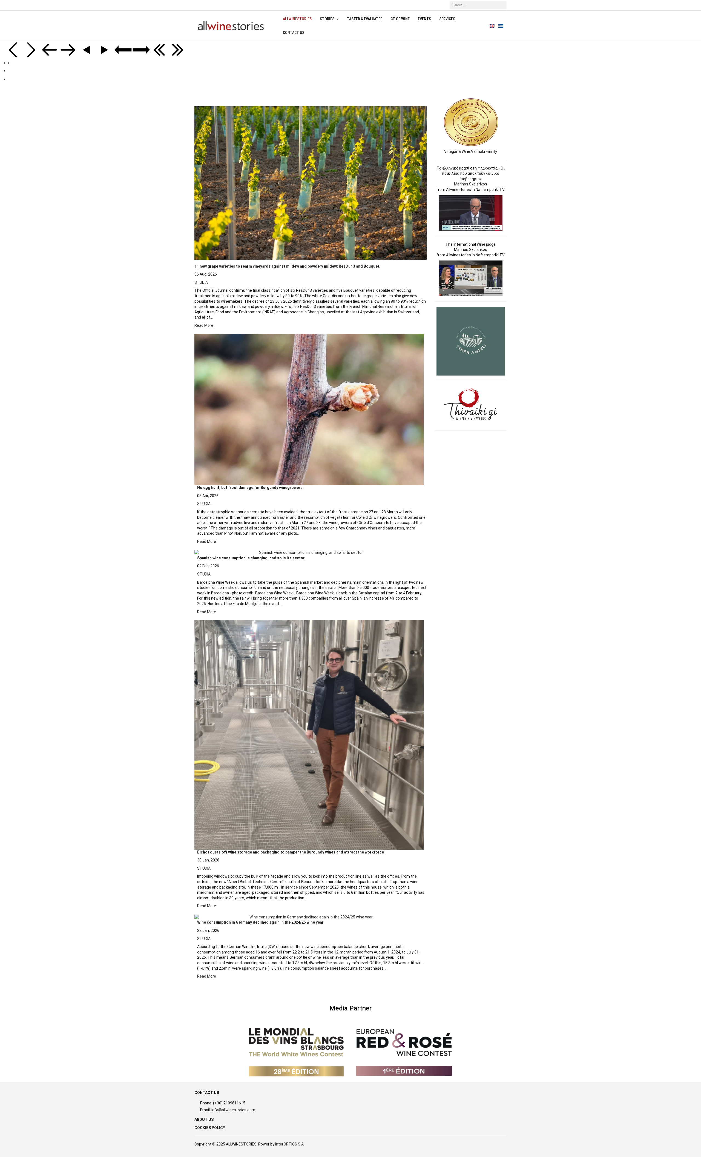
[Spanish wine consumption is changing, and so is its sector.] (309, 552)
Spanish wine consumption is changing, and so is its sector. (251, 558)
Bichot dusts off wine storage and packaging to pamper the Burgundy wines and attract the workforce (290, 852)
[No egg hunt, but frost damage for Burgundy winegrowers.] (309, 409)
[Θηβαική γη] (471, 405)
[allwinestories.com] (230, 25)
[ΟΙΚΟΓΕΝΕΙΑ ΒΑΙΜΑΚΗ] (471, 122)
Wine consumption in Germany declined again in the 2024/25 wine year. (260, 922)
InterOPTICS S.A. (289, 1144)
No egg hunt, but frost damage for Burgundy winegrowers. (250, 487)
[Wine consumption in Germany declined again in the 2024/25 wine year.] (309, 917)
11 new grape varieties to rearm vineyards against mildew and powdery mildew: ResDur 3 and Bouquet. (287, 266)
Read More (203, 325)
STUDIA (201, 282)
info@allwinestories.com (233, 1110)
